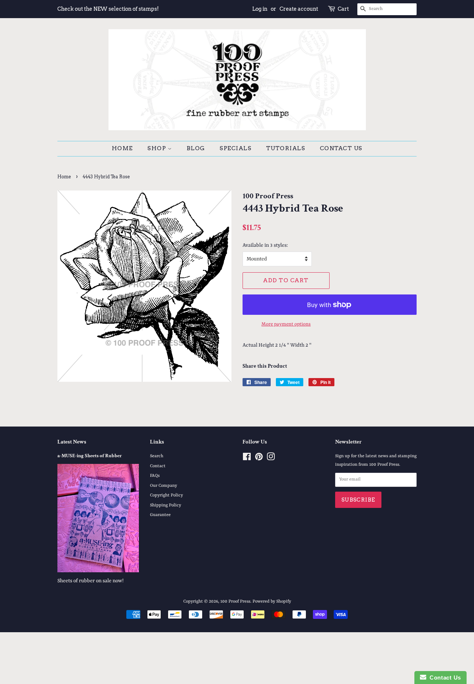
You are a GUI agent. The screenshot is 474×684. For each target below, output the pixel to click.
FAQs (155, 475)
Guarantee (160, 515)
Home (122, 148)
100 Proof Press (235, 601)
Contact (158, 466)
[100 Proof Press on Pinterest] (259, 458)
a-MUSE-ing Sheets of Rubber (89, 455)
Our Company (163, 485)
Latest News (71, 441)
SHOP (157, 148)
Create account (299, 9)
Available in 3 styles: (265, 245)
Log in (259, 9)
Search (156, 456)
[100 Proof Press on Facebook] (247, 458)
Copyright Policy (166, 495)
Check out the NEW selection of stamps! (108, 9)
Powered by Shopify (272, 601)
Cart (343, 9)
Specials (235, 148)
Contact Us (341, 148)
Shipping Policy (165, 505)
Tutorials (286, 148)
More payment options (286, 324)
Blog (196, 148)
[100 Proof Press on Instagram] (271, 458)
